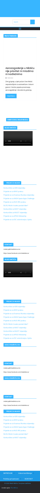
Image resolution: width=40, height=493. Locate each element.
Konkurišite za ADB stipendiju (14, 188)
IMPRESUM (7, 473)
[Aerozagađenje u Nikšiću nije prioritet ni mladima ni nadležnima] (20, 54)
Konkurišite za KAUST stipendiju (15, 212)
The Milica (14, 488)
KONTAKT (29, 479)
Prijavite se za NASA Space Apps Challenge (18, 198)
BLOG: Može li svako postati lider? (15, 205)
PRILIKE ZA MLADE (13, 183)
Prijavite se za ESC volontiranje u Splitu (17, 219)
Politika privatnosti (11, 479)
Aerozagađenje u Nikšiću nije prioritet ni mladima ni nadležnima (19, 71)
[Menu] (20, 28)
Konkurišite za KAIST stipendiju (14, 209)
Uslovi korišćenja (25, 473)
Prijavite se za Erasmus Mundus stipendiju (18, 195)
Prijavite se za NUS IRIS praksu (14, 202)
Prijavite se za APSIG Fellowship (14, 216)
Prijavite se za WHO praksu (13, 191)
